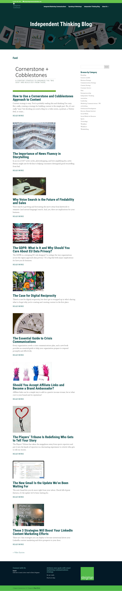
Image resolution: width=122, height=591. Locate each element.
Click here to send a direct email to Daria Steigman (26, 573)
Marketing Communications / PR (91, 103)
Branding (83, 75)
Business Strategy (86, 80)
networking (84, 106)
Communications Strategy (88, 83)
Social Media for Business (88, 116)
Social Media (84, 114)
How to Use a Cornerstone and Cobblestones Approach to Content (43, 98)
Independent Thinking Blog (92, 6)
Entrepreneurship (86, 93)
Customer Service (86, 88)
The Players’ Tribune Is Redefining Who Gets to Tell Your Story (43, 438)
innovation (84, 98)
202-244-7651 (17, 1)
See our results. (50, 575)
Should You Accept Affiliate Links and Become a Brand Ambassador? (38, 386)
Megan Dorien (37, 588)
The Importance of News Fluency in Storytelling (37, 155)
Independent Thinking (87, 96)
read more (18, 115)
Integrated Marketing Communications (55, 6)
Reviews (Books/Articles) (88, 111)
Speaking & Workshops (75, 6)
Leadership (84, 101)
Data (82, 91)
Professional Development (88, 109)
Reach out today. (51, 578)
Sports (82, 119)
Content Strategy (86, 85)
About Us (104, 6)
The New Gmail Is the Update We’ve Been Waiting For (40, 484)
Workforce (84, 127)
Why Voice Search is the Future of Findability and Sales (43, 201)
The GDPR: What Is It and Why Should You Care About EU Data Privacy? (41, 249)
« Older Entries (18, 552)
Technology (84, 121)
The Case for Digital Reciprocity (34, 296)
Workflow (84, 124)
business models (85, 78)
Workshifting (85, 129)
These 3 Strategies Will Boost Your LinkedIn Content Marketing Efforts (43, 532)
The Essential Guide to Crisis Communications (32, 340)
